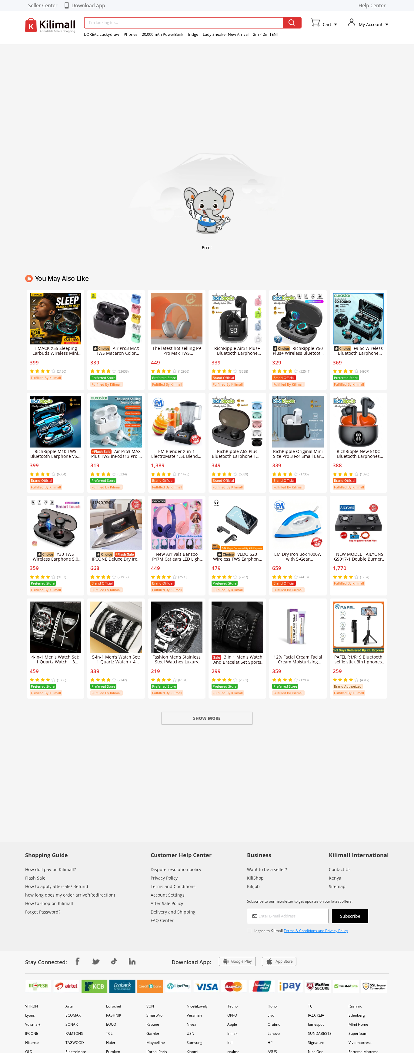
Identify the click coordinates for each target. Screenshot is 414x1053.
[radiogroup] (42, 371)
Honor (273, 1006)
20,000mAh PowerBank (162, 34)
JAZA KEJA (316, 1015)
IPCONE (31, 1033)
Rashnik (355, 1006)
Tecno (232, 1006)
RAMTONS (74, 1033)
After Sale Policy (167, 903)
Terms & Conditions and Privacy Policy (316, 930)
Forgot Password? (42, 912)
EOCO (111, 1024)
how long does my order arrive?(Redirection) (70, 895)
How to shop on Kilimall (49, 903)
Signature (316, 1042)
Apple (232, 1024)
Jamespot (316, 1024)
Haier (110, 1042)
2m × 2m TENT (266, 34)
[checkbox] (307, 931)
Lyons (30, 1015)
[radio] (32, 371)
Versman (194, 1015)
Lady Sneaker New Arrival (226, 34)
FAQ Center (162, 920)
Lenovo (274, 1033)
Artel (69, 1006)
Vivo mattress (360, 1042)
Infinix (232, 1033)
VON (150, 1006)
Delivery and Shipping (173, 912)
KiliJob (253, 886)
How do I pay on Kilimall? (50, 869)
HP (270, 1042)
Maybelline (155, 1042)
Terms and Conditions (173, 886)
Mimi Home (358, 1024)
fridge (193, 34)
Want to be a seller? (267, 869)
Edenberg (357, 1015)
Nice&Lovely (197, 1006)
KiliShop (255, 878)
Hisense (32, 1042)
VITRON (31, 1006)
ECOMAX (73, 1015)
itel (229, 1042)
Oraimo (274, 1024)
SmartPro (154, 1015)
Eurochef (113, 1006)
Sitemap (337, 886)
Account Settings (168, 895)
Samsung (194, 1042)
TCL (109, 1033)
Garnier (152, 1033)
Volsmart (32, 1024)
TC (310, 1006)
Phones (130, 34)
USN (190, 1033)
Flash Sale (35, 878)
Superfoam (358, 1033)
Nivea (191, 1024)
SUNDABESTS (320, 1033)
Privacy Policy (164, 878)
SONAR (71, 1024)
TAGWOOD (74, 1042)
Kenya (335, 878)
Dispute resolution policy (176, 869)
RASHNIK (113, 1015)
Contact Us (340, 869)
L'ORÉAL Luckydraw (101, 34)
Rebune (152, 1024)
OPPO (232, 1015)
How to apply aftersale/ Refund (56, 886)
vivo (271, 1015)
